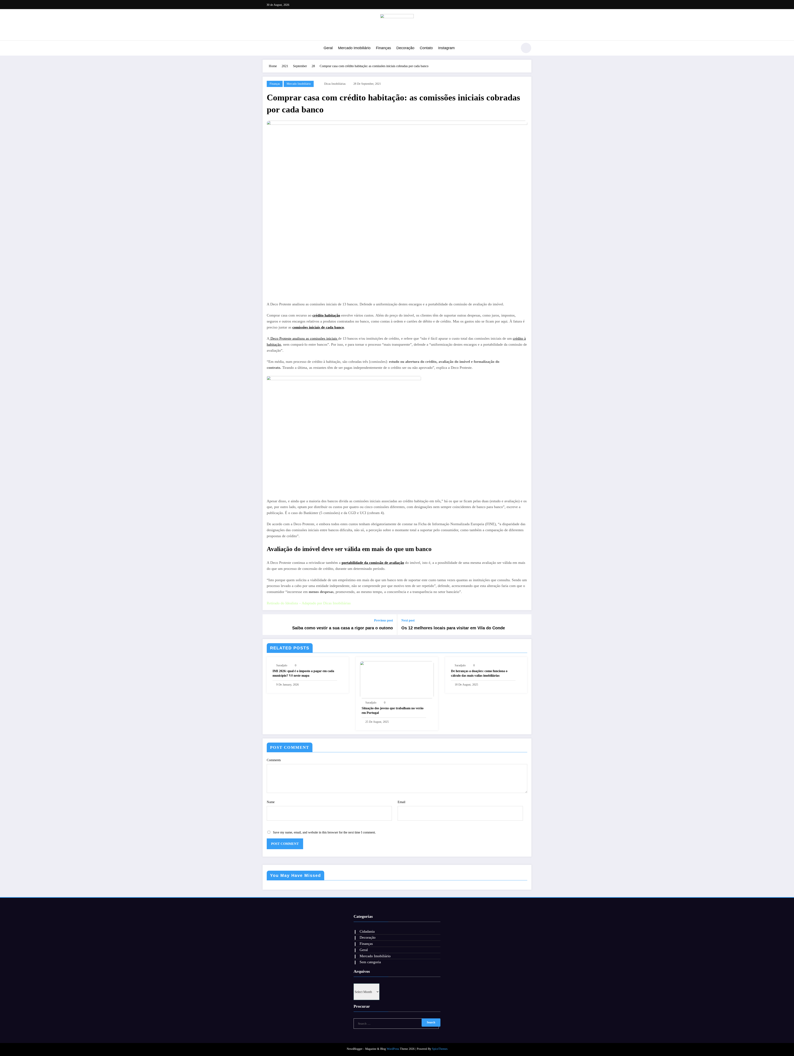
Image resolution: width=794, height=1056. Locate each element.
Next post (408, 620)
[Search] (512, 48)
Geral (328, 48)
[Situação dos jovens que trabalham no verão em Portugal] (397, 679)
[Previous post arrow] (268, 624)
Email (401, 802)
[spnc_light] (526, 48)
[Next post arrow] (525, 624)
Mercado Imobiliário (354, 48)
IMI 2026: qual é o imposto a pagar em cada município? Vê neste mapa (303, 673)
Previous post (383, 620)
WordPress (393, 1048)
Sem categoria (370, 962)
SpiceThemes (439, 1048)
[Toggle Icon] (266, 48)
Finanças (383, 48)
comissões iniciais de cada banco (318, 327)
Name (271, 802)
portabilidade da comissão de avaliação (373, 563)
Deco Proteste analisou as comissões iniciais (303, 338)
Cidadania (367, 931)
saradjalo (281, 665)
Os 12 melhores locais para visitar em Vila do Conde (453, 628)
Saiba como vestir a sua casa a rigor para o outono (342, 628)
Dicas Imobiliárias (335, 83)
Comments (274, 760)
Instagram (446, 48)
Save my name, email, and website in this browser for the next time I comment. (324, 832)
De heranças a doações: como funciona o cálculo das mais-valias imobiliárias (479, 673)
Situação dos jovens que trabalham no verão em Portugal (392, 710)
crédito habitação (326, 315)
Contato (426, 48)
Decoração (405, 48)
